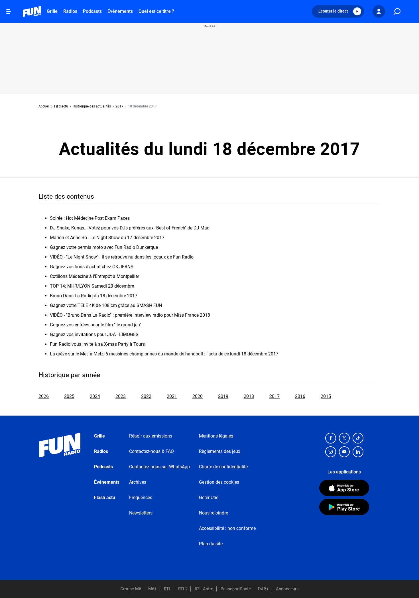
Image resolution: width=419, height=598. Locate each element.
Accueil (44, 106)
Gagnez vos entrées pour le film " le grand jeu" (95, 325)
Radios (70, 11)
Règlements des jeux (219, 451)
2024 (95, 396)
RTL (167, 588)
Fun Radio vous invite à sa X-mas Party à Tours (97, 344)
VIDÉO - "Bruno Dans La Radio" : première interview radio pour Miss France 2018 (130, 315)
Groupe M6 (130, 588)
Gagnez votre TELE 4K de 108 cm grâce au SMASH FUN (106, 305)
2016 (300, 396)
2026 (43, 396)
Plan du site (211, 543)
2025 (69, 396)
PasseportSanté (236, 588)
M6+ (152, 588)
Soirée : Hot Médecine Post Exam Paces (90, 218)
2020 (197, 396)
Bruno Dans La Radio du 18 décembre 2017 (93, 295)
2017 (119, 106)
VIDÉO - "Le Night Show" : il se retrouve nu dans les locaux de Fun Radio (122, 257)
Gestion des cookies (219, 482)
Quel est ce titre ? (156, 11)
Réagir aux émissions (150, 436)
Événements (120, 11)
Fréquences (140, 497)
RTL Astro (204, 588)
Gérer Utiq (209, 497)
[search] (397, 11)
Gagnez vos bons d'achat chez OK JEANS (91, 266)
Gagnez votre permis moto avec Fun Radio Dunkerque (104, 247)
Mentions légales (216, 436)
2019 (223, 396)
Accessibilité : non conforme (227, 528)
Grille (52, 11)
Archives (137, 482)
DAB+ (263, 588)
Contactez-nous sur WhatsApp (159, 466)
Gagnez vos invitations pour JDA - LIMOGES (94, 334)
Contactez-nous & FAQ (151, 451)
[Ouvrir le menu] (8, 11)
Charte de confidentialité (223, 466)
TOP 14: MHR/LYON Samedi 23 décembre (92, 286)
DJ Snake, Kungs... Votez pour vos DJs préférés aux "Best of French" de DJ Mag (130, 228)
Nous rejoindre (213, 513)
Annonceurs (287, 588)
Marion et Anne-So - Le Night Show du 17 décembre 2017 (107, 237)
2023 (120, 396)
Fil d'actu (61, 106)
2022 (146, 396)
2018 (249, 396)
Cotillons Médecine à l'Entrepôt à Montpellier (94, 276)
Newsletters (140, 513)
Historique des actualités (92, 106)
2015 (326, 396)
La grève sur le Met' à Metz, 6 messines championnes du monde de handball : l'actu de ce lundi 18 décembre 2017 (164, 354)
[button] (338, 11)
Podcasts (92, 11)
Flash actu (104, 497)
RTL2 (183, 588)
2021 (172, 396)
